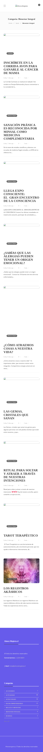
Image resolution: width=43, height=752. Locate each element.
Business (22, 716)
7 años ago (10, 78)
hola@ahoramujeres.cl (17, 666)
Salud (17, 23)
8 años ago (10, 205)
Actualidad (10, 53)
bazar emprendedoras (22, 703)
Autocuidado (22, 699)
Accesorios (22, 691)
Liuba (5, 78)
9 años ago (10, 423)
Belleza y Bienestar (22, 707)
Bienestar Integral (12, 115)
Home (10, 23)
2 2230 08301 (19, 658)
